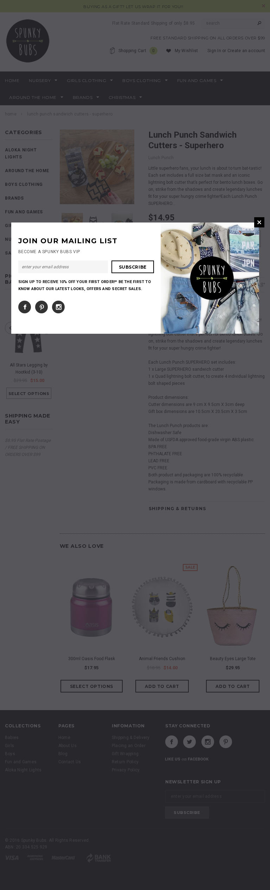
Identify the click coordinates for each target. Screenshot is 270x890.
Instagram (58, 307)
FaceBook (24, 307)
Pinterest (41, 307)
